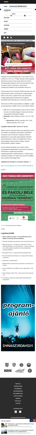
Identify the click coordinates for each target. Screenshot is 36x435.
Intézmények (18, 388)
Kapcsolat (18, 401)
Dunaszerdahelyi (4, 37)
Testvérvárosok (18, 391)
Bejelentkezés (31, 14)
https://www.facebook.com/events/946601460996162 (17, 166)
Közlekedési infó (18, 393)
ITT (30, 162)
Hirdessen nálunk (9, 5)
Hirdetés (17, 398)
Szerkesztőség (18, 386)
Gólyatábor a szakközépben (10, 260)
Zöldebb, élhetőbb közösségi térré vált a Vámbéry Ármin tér (18, 241)
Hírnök (6, 2)
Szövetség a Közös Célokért (13, 225)
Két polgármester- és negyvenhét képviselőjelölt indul (17, 252)
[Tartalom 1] (18, 197)
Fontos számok (18, 396)
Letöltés (18, 403)
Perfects (18, 383)
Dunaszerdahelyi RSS (11, 37)
